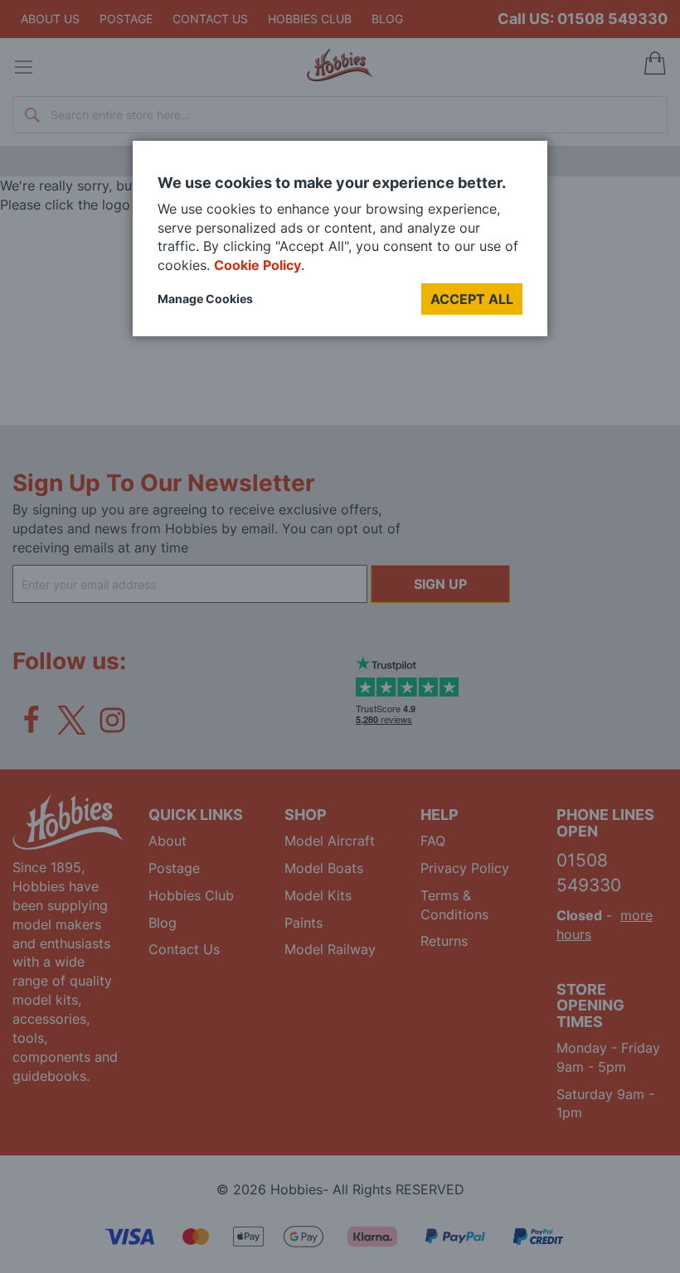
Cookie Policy (257, 265)
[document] (340, 245)
